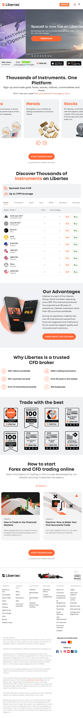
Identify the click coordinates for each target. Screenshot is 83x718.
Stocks (70, 104)
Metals (33, 104)
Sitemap (73, 603)
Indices (5, 607)
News (18, 594)
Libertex (32, 589)
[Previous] (3, 55)
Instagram (65, 651)
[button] (79, 5)
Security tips (75, 606)
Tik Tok (72, 651)
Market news (7, 622)
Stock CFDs (6, 598)
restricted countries (35, 680)
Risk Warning (75, 609)
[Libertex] (11, 4)
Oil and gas (6, 613)
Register (64, 4)
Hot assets (6, 594)
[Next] (80, 55)
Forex (4, 601)
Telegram (76, 651)
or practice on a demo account (41, 162)
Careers (59, 630)
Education (20, 598)
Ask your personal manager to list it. (52, 93)
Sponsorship (61, 606)
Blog (17, 591)
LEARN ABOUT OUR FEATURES (59, 336)
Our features (61, 622)
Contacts (60, 592)
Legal (72, 589)
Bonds (4, 619)
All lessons (41, 486)
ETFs (3, 616)
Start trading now (41, 156)
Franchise (60, 609)
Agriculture (6, 610)
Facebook (57, 651)
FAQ (17, 601)
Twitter (61, 651)
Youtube (68, 651)
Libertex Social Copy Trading (34, 605)
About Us (59, 589)
